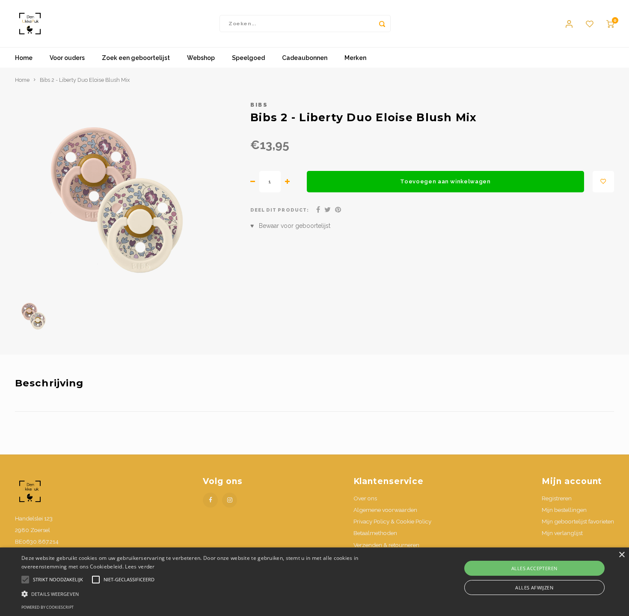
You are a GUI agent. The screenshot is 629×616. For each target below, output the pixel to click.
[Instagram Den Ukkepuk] (229, 500)
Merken (355, 57)
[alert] (314, 581)
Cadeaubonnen (304, 57)
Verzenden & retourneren (386, 544)
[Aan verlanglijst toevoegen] (603, 181)
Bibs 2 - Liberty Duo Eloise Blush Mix (85, 80)
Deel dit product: (279, 209)
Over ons (365, 498)
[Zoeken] (382, 23)
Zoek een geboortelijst (136, 57)
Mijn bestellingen (564, 509)
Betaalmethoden (375, 532)
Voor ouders (67, 57)
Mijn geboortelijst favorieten (578, 521)
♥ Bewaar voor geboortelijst (290, 225)
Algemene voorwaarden (385, 509)
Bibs (259, 105)
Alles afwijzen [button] (534, 587)
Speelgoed (248, 57)
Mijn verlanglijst (562, 532)
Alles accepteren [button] (534, 568)
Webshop (201, 57)
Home (24, 57)
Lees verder (139, 566)
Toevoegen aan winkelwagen (445, 181)
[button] (212, 593)
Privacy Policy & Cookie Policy (392, 521)
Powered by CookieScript (47, 607)
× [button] (621, 555)
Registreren (557, 498)
